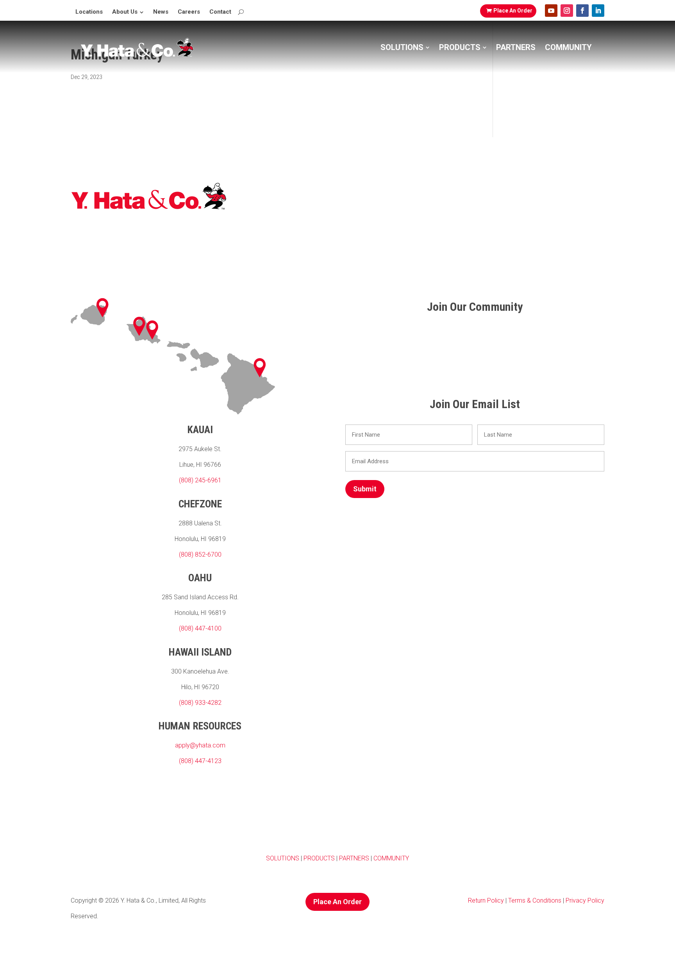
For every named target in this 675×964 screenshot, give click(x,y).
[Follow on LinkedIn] (598, 10)
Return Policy (486, 900)
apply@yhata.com (200, 745)
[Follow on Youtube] (551, 10)
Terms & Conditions (534, 900)
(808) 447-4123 (200, 761)
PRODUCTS (319, 858)
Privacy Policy (585, 900)
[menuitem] (89, 12)
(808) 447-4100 (200, 628)
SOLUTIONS (282, 858)
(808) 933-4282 (200, 702)
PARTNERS (354, 858)
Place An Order (512, 10)
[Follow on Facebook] (582, 10)
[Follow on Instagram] (567, 10)
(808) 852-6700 (200, 554)
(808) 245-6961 (200, 480)
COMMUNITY (391, 858)
